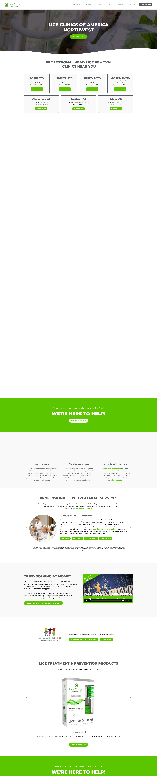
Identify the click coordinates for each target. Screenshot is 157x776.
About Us (109, 5)
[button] (26, 528)
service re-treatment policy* (105, 529)
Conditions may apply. (84, 508)
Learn (99, 5)
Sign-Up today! (117, 480)
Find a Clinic (146, 5)
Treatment (89, 5)
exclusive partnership (112, 469)
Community (120, 5)
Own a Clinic (132, 5)
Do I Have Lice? (77, 5)
